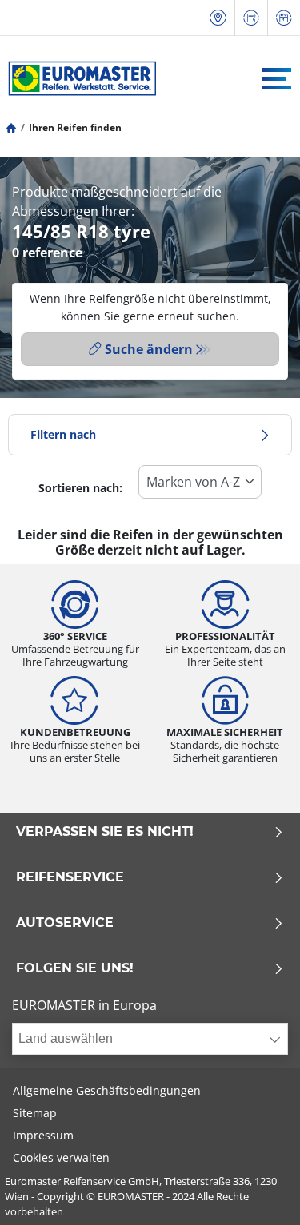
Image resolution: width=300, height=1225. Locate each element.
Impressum (43, 1135)
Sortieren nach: (80, 487)
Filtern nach (63, 434)
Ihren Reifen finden (75, 127)
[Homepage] (11, 127)
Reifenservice (70, 877)
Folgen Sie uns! (75, 968)
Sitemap (35, 1112)
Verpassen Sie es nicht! (105, 831)
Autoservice (65, 923)
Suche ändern (149, 349)
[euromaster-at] (78, 78)
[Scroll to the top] (258, 1191)
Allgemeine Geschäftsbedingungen (107, 1090)
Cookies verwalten (61, 1157)
